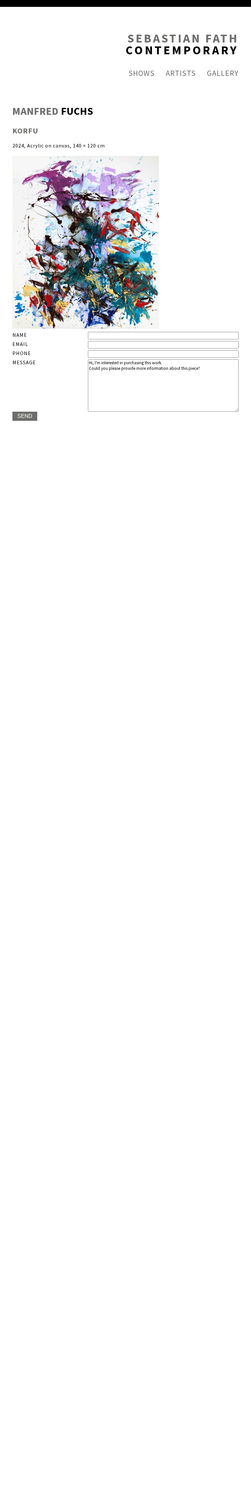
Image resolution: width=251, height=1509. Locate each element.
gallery (223, 73)
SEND (24, 416)
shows (141, 73)
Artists (181, 73)
